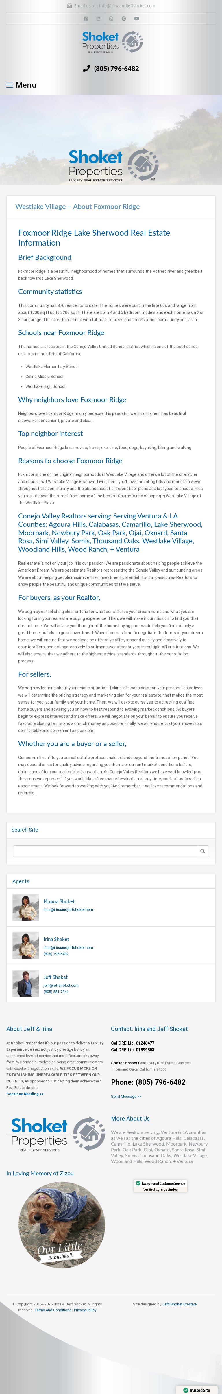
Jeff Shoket (56, 977)
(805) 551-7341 (56, 992)
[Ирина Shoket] (25, 907)
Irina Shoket (56, 939)
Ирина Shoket (59, 901)
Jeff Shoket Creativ (178, 1304)
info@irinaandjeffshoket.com (127, 5)
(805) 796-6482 (116, 69)
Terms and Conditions (52, 1310)
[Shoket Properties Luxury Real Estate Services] (111, 44)
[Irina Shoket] (25, 945)
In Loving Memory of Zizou (40, 1173)
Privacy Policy (85, 1310)
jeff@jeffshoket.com (61, 985)
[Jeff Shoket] (25, 983)
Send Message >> (126, 1096)
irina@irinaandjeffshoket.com (68, 909)
